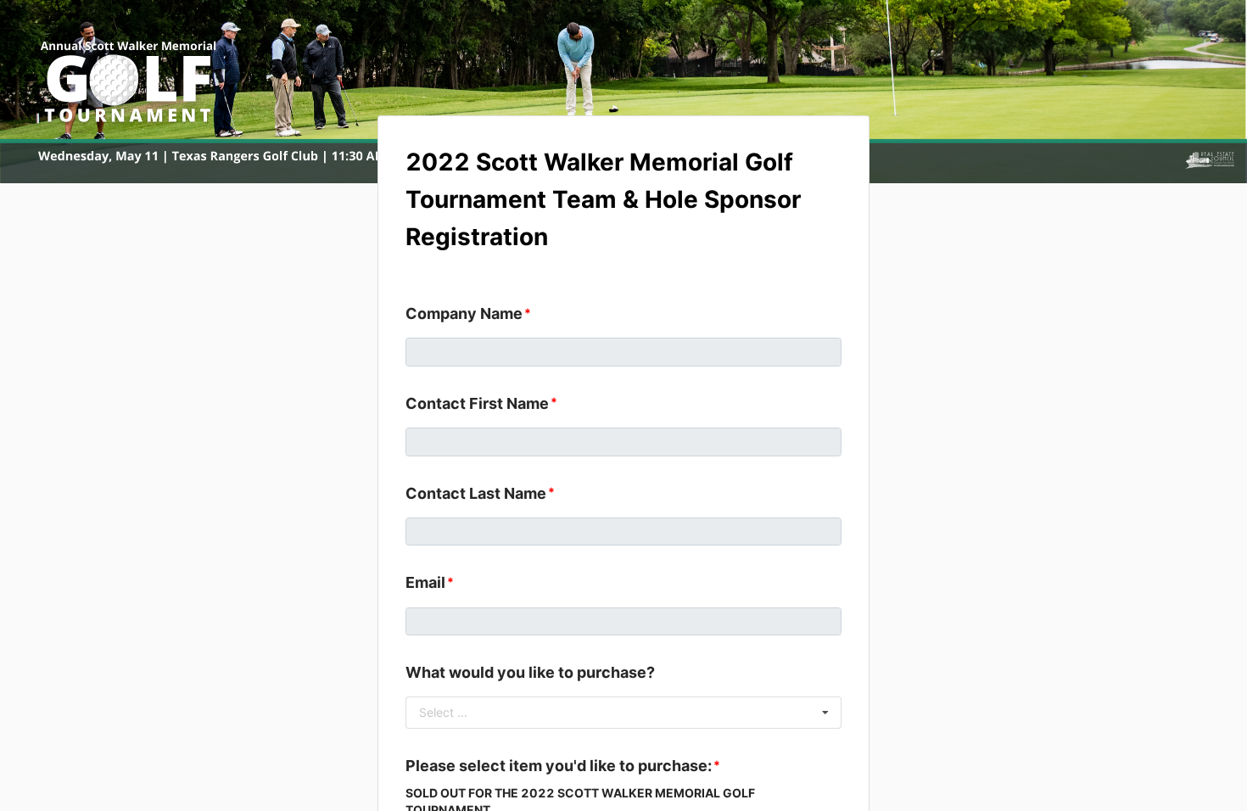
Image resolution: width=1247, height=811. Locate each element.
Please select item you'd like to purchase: (558, 766)
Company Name (464, 313)
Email (425, 582)
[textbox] (623, 352)
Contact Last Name (475, 493)
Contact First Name (477, 403)
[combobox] (623, 712)
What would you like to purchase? (530, 672)
